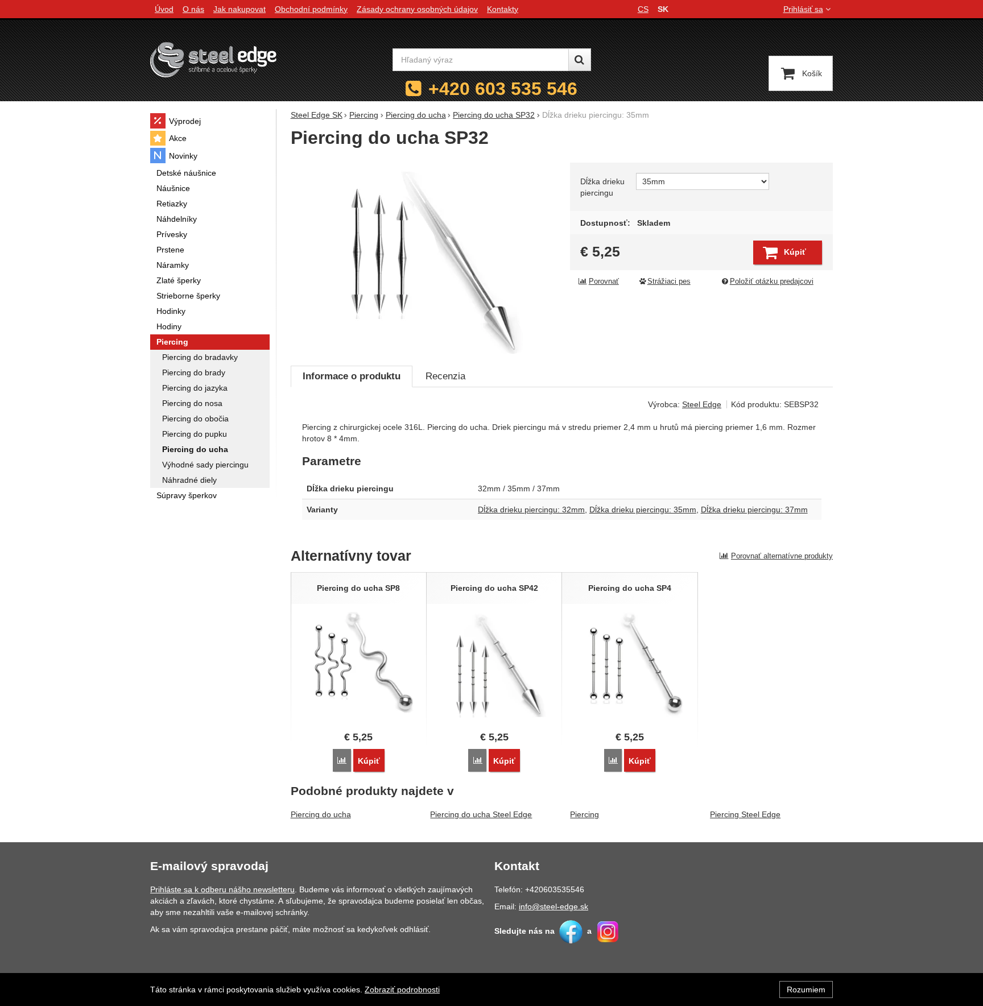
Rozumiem (806, 989)
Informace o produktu (351, 376)
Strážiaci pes (669, 281)
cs (643, 9)
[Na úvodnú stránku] (213, 59)
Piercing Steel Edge (745, 814)
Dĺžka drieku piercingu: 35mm (642, 509)
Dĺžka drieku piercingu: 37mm (754, 509)
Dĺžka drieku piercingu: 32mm (531, 509)
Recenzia (445, 376)
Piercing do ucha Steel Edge (481, 814)
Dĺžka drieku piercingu (602, 187)
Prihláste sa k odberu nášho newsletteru (222, 889)
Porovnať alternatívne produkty (782, 556)
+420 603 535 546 (502, 88)
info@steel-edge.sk (553, 906)
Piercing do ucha (321, 814)
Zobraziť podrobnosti (402, 989)
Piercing (584, 814)
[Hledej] (579, 59)
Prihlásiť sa (803, 9)
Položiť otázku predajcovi (771, 281)
